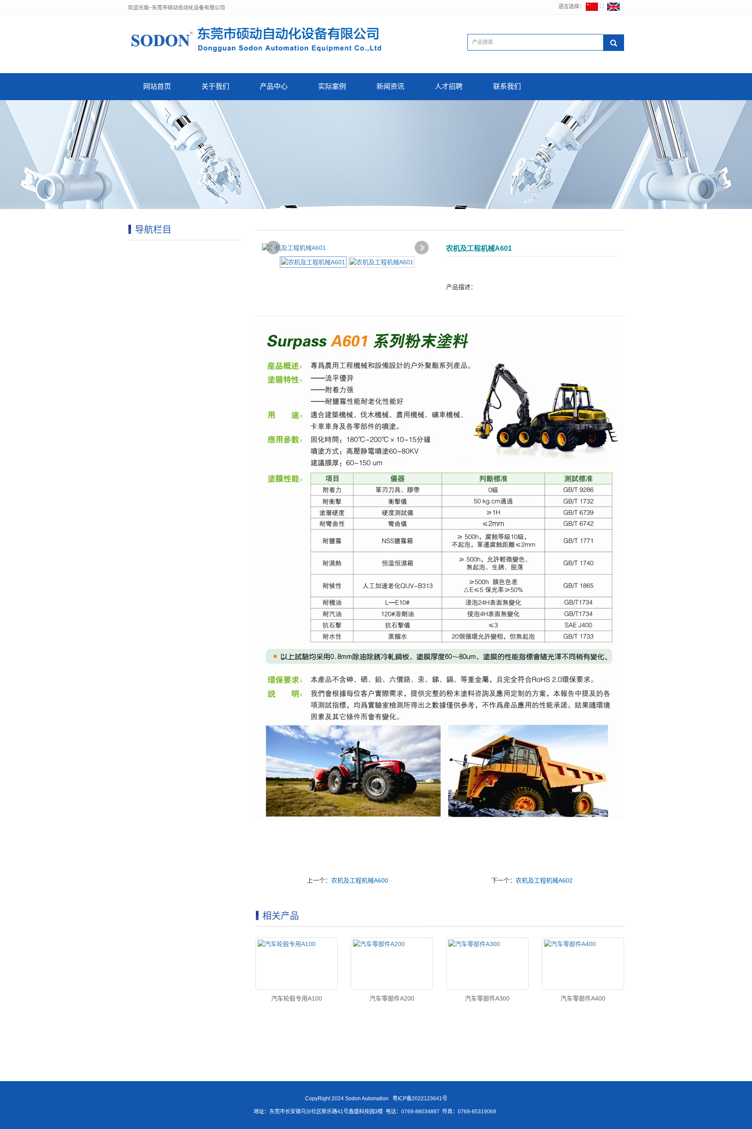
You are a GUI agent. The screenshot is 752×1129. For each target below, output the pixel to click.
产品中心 (274, 86)
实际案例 (332, 86)
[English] (613, 6)
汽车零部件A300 (487, 998)
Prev (273, 248)
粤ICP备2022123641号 (419, 1098)
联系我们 (507, 86)
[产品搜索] (613, 42)
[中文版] (592, 6)
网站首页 (157, 86)
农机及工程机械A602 (544, 880)
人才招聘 (449, 86)
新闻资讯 (390, 86)
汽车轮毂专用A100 (296, 998)
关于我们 (215, 86)
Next (422, 248)
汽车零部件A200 (391, 998)
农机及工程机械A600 (359, 880)
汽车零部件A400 (583, 998)
